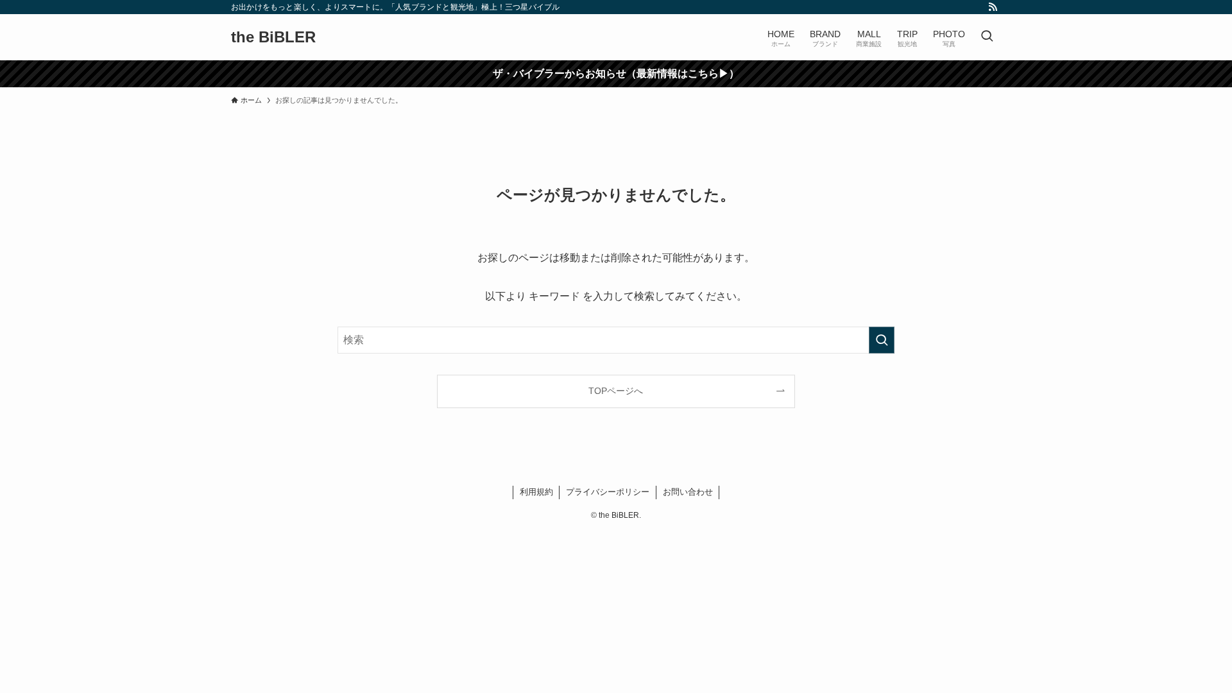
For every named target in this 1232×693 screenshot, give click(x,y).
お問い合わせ (688, 492)
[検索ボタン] (987, 37)
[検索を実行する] (881, 340)
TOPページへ (615, 391)
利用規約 (536, 492)
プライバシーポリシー (607, 492)
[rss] (992, 7)
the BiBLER (273, 37)
